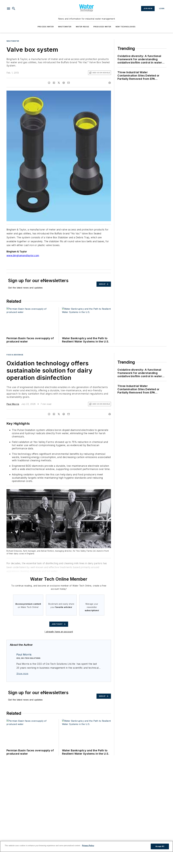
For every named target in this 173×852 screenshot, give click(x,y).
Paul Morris (12, 404)
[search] (14, 9)
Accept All (159, 846)
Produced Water (102, 27)
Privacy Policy (88, 846)
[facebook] (49, 82)
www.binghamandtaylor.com (22, 255)
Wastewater (64, 27)
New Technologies (125, 27)
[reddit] (63, 82)
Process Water (46, 27)
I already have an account (59, 631)
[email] (68, 82)
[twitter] (58, 82)
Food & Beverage (14, 355)
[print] (109, 82)
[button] (8, 9)
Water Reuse (82, 27)
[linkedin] (54, 82)
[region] (86, 846)
